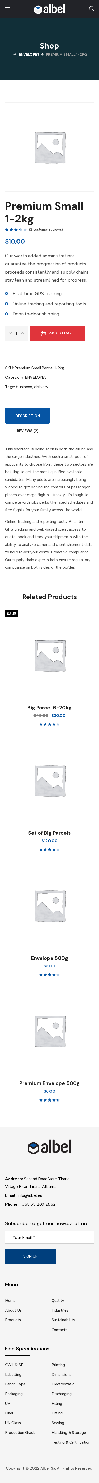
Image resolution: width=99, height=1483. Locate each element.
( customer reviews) (46, 229)
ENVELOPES (29, 54)
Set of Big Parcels (49, 833)
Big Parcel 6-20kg (49, 707)
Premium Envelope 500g (49, 1083)
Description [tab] (27, 415)
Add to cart (61, 333)
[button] (91, 9)
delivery (41, 386)
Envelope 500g (49, 958)
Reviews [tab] (28, 430)
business (24, 386)
